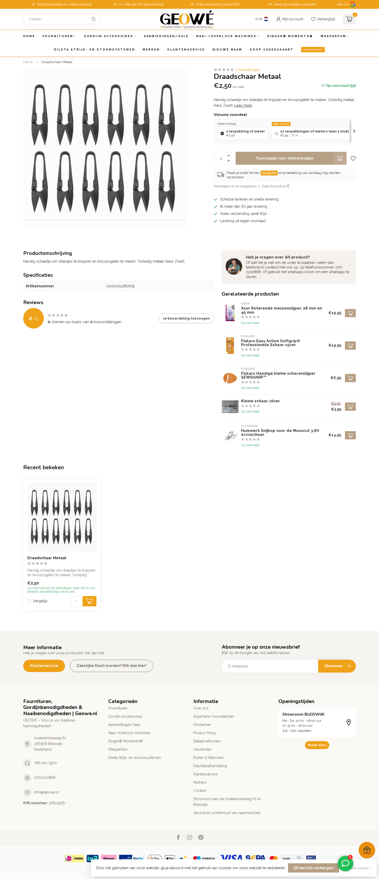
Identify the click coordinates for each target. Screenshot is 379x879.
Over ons (201, 708)
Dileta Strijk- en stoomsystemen (94, 49)
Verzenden (202, 749)
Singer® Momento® (290, 36)
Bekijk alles (317, 745)
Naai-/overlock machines (226, 36)
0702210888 (44, 777)
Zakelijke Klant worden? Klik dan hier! (111, 666)
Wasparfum (333, 36)
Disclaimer (202, 725)
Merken (151, 49)
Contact (199, 791)
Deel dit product (274, 186)
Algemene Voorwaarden (213, 716)
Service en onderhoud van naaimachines (227, 813)
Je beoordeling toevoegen (186, 318)
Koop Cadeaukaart (272, 49)
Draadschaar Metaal (57, 62)
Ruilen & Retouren (208, 758)
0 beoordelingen (248, 70)
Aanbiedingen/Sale (166, 36)
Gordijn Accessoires (108, 36)
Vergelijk (40, 601)
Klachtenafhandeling (210, 766)
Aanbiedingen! (313, 49)
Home (29, 36)
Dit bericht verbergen (313, 868)
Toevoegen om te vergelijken (235, 186)
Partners (200, 782)
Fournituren (58, 36)
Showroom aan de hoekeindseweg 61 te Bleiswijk (227, 802)
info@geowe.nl (46, 792)
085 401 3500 (45, 763)
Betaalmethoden (207, 741)
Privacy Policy (205, 733)
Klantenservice (186, 49)
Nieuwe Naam (227, 49)
